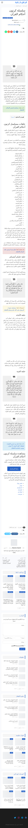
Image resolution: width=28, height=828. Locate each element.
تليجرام (20, 490)
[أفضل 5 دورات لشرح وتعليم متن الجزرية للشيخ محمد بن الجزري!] (20, 780)
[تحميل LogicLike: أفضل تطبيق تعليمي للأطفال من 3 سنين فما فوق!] (20, 594)
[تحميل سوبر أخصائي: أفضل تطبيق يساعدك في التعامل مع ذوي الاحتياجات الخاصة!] (22, 683)
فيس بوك (19, 483)
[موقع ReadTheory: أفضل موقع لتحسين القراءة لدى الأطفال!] (8, 594)
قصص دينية (20, 527)
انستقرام (19, 487)
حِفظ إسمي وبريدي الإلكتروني (17, 645)
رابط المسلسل (14, 469)
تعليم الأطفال (10, 17)
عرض (13, 117)
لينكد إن (20, 492)
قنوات (24, 752)
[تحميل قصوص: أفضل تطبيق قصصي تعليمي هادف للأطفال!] (20, 578)
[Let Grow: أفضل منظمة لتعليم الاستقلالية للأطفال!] (22, 715)
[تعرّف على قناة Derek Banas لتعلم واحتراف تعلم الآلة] (8, 741)
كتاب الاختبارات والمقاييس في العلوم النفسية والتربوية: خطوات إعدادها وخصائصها (21, 563)
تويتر (21, 485)
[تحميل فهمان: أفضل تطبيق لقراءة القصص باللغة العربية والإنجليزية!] (8, 578)
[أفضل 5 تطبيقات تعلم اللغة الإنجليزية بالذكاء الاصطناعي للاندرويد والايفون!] (22, 669)
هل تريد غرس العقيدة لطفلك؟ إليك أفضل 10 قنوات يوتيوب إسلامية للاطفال (15, 446)
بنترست (20, 494)
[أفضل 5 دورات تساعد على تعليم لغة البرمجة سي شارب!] (8, 794)
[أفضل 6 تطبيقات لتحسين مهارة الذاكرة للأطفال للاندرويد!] (22, 708)
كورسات (23, 777)
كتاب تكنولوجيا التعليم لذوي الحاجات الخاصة (7, 561)
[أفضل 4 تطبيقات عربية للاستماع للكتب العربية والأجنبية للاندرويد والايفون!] (22, 676)
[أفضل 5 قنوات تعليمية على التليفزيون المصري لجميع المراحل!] (20, 741)
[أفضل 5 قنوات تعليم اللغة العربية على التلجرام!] (20, 755)
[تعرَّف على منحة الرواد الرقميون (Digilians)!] (20, 794)
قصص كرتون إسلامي (13, 721)
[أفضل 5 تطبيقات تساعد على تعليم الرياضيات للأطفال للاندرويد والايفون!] (22, 701)
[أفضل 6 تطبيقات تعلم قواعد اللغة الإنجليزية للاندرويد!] (22, 662)
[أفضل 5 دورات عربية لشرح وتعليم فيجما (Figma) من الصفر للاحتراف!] (8, 780)
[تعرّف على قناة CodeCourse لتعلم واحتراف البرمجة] (8, 755)
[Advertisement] (14, 48)
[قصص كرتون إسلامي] (22, 722)
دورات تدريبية (10, 777)
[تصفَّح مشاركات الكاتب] (14, 542)
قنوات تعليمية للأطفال (12, 527)
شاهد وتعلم (5, 17)
